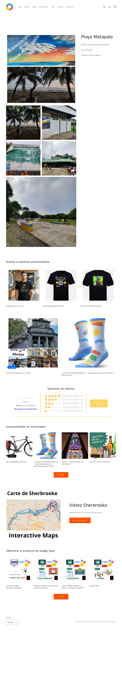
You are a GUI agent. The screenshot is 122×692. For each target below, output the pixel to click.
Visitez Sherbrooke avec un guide (18, 373)
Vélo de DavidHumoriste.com (16, 462)
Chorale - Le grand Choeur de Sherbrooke (72, 463)
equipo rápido (94, 586)
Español (10, 622)
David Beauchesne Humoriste (54, 306)
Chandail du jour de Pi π (15, 306)
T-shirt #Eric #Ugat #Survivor (91, 306)
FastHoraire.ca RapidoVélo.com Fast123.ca (91, 621)
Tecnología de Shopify (110, 621)
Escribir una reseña (99, 403)
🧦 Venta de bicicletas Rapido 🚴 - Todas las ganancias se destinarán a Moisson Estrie (88, 374)
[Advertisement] (61, 661)
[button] (104, 7)
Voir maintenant (80, 520)
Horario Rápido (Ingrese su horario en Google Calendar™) (73, 587)
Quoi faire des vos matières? (100, 462)
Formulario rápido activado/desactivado (13, 587)
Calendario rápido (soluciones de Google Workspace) (46, 587)
